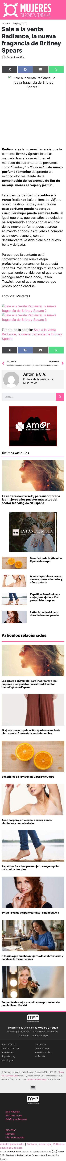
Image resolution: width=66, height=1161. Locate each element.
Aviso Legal (45, 1144)
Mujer (6, 23)
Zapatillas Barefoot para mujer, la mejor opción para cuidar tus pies (45, 597)
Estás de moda (14, 1115)
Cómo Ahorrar (42, 1048)
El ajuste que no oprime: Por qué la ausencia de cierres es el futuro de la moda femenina (31, 732)
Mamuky (10, 1133)
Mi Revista (40, 1056)
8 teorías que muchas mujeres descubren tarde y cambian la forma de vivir (32, 957)
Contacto (24, 1035)
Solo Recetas (13, 1111)
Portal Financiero (43, 1052)
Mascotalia (40, 1044)
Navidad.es (8, 1052)
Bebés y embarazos (16, 1119)
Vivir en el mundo (15, 1137)
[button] (33, 1087)
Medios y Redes (48, 1027)
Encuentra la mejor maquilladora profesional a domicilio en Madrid (31, 1004)
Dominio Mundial (10, 1048)
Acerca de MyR (40, 1035)
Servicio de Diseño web (45, 1031)
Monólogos (7, 1060)
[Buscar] (60, 397)
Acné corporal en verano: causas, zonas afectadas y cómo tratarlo (46, 579)
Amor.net (11, 1129)
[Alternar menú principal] (59, 9)
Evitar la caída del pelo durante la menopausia (44, 614)
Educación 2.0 (9, 1044)
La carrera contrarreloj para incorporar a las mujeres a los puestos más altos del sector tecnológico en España (31, 499)
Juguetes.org (9, 1056)
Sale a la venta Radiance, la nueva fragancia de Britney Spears (32, 334)
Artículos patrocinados (18, 1031)
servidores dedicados (36, 1079)
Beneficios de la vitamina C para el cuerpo (46, 560)
